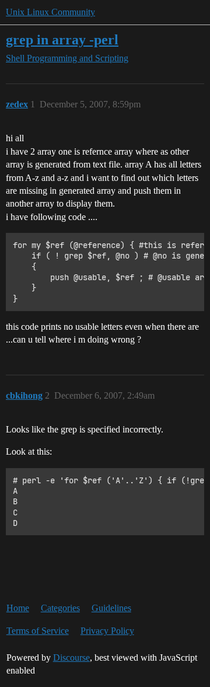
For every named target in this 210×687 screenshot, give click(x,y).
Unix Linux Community (50, 12)
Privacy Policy (107, 631)
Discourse (71, 657)
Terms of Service (37, 631)
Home (17, 608)
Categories (60, 608)
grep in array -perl (62, 39)
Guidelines (111, 608)
